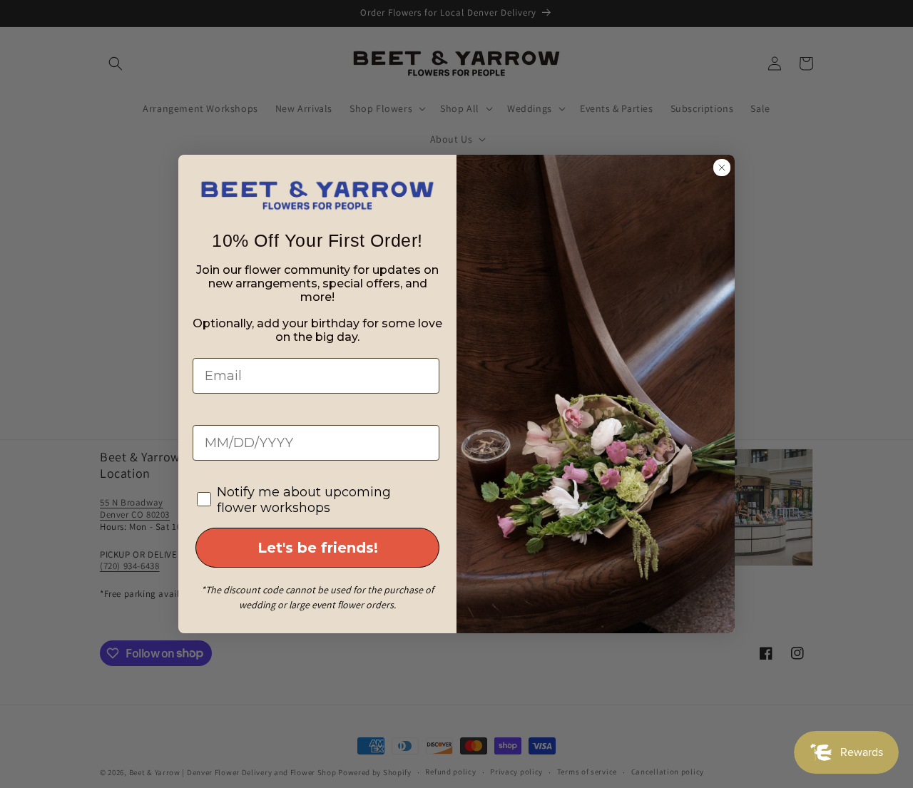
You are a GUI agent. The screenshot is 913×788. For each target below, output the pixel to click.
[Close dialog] (722, 167)
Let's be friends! (317, 547)
